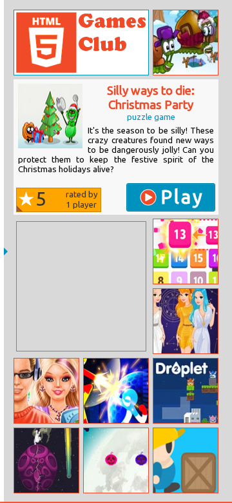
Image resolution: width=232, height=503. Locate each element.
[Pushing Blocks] (185, 460)
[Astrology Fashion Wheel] (185, 321)
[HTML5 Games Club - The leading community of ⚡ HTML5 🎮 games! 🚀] (81, 42)
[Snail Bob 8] (185, 42)
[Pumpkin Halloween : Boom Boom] (116, 460)
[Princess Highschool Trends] (46, 391)
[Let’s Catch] (185, 251)
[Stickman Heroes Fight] (116, 391)
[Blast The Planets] (46, 460)
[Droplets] (185, 391)
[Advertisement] (81, 286)
